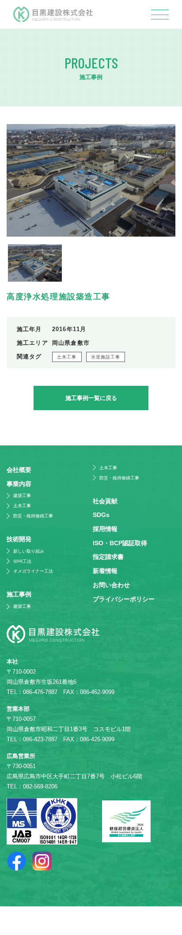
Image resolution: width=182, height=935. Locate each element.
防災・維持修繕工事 (33, 515)
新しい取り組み (28, 551)
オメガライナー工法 (33, 571)
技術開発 (19, 539)
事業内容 (19, 483)
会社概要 (19, 469)
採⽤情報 (105, 528)
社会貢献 (105, 501)
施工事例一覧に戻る (91, 398)
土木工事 (67, 356)
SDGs (101, 514)
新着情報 (105, 570)
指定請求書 (108, 556)
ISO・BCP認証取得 (120, 543)
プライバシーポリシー (124, 599)
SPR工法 (22, 561)
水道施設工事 (106, 356)
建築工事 (22, 495)
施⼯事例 (19, 594)
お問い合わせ (111, 584)
